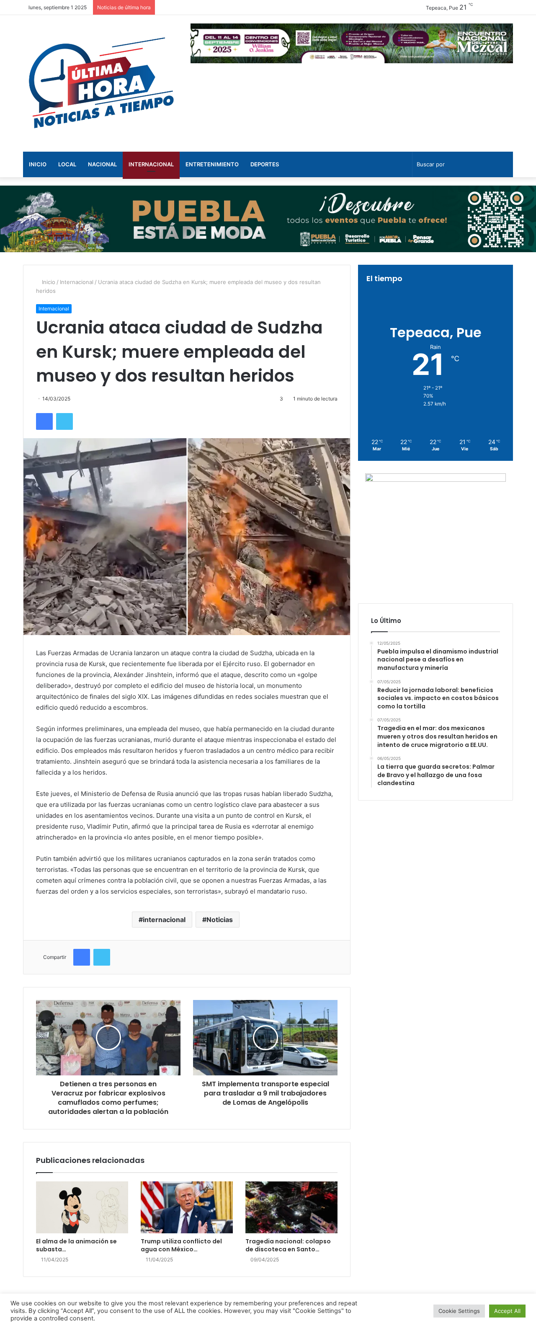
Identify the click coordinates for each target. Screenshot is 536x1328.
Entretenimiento (212, 164)
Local (67, 164)
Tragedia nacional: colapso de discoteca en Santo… (288, 1245)
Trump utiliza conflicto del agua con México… (181, 1245)
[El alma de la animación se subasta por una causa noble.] (82, 1207)
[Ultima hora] (100, 83)
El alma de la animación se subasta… (76, 1245)
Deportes (264, 164)
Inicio (37, 164)
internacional (164, 919)
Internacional (151, 164)
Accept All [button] (507, 1310)
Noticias (219, 919)
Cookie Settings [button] (459, 1310)
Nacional (102, 164)
